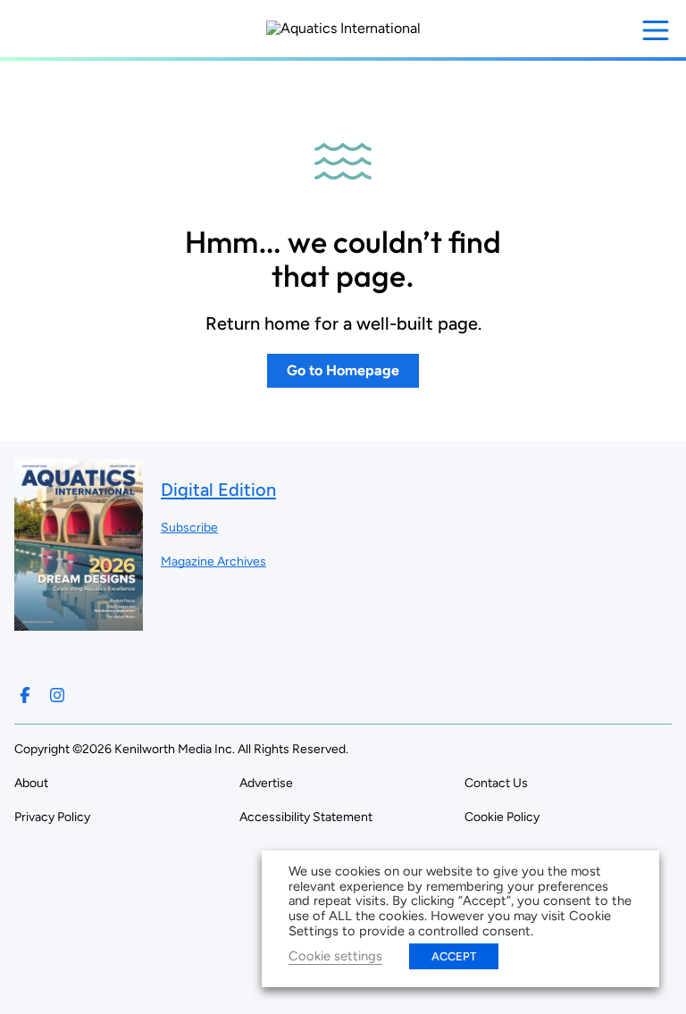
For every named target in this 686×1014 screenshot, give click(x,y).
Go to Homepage (343, 370)
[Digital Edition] (78, 622)
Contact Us (496, 783)
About (31, 783)
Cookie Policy (502, 817)
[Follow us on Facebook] (25, 695)
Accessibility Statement (305, 817)
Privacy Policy (52, 817)
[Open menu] (655, 30)
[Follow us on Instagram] (57, 695)
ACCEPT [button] (453, 956)
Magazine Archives (213, 561)
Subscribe (189, 527)
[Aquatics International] (343, 29)
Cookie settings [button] (335, 956)
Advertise (266, 783)
